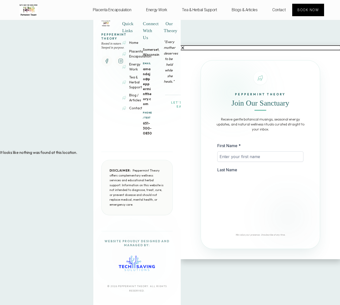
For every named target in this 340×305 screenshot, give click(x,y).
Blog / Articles (135, 97)
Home (133, 42)
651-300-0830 (147, 128)
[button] (260, 48)
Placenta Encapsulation (112, 9)
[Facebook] (106, 61)
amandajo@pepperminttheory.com (147, 86)
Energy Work (156, 9)
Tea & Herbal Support (199, 9)
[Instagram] (120, 61)
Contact (278, 9)
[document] (260, 152)
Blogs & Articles (244, 9)
